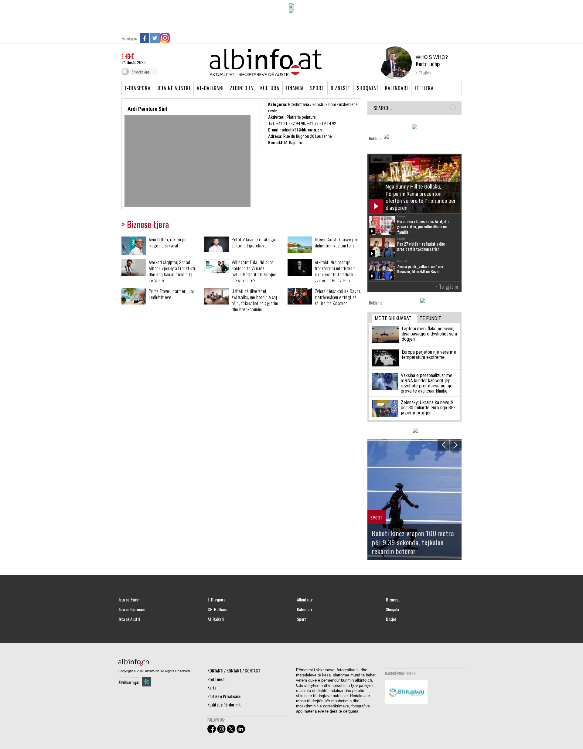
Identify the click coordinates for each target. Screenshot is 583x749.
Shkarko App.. (141, 71)
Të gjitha (425, 72)
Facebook (145, 38)
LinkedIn (175, 38)
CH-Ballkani (217, 609)
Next (456, 445)
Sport (317, 88)
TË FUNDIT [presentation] (430, 318)
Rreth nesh (215, 679)
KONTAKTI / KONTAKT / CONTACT (233, 670)
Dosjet (391, 619)
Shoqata (392, 609)
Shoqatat (368, 88)
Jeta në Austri (173, 88)
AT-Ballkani (210, 88)
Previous (443, 445)
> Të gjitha (447, 286)
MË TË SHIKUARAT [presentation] (393, 318)
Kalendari (396, 88)
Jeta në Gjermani (131, 609)
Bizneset (340, 88)
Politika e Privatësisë (223, 696)
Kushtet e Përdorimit (224, 704)
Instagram (165, 38)
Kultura (269, 88)
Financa (295, 88)
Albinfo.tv (242, 88)
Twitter (155, 38)
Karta (211, 687)
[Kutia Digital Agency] (146, 681)
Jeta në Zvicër (129, 600)
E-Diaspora (138, 88)
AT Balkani (216, 619)
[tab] (394, 318)
